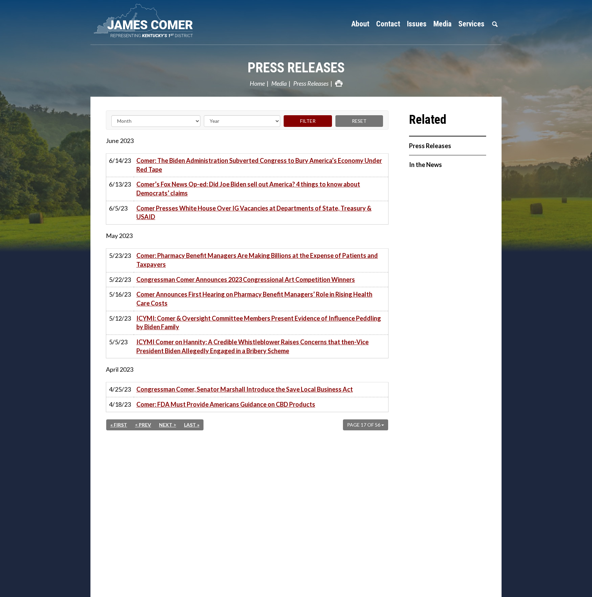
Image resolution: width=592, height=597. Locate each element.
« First (118, 425)
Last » (191, 425)
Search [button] (495, 24)
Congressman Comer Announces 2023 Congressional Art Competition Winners (245, 279)
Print (339, 83)
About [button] (360, 24)
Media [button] (442, 24)
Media (279, 83)
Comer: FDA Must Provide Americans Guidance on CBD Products (225, 404)
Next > (167, 425)
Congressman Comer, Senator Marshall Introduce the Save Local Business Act (244, 389)
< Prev (143, 425)
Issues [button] (417, 24)
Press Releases (296, 68)
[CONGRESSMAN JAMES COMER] (149, 20)
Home (257, 83)
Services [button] (471, 24)
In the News (425, 164)
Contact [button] (388, 24)
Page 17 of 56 (364, 425)
